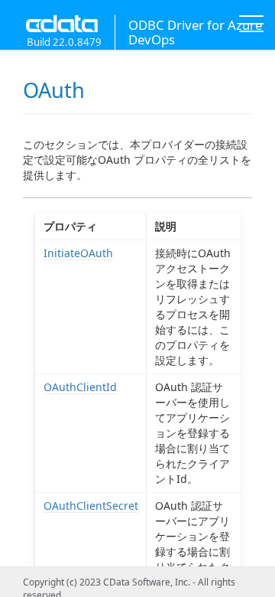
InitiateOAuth (78, 253)
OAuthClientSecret (91, 505)
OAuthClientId (80, 387)
